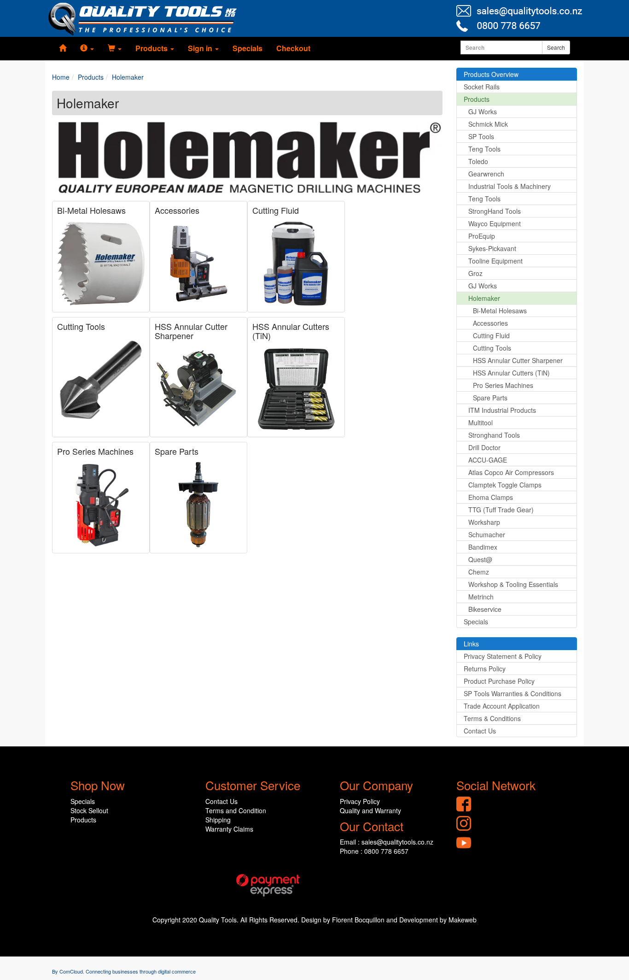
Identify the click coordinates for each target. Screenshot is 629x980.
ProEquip (481, 236)
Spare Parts (176, 451)
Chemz (478, 571)
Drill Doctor (484, 447)
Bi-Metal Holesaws (91, 210)
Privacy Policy (360, 801)
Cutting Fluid (275, 210)
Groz (475, 273)
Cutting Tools (81, 326)
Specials (247, 48)
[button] (87, 48)
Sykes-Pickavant (492, 248)
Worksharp (484, 522)
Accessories (177, 210)
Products (476, 99)
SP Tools (481, 136)
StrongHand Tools (494, 211)
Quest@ (480, 559)
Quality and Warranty (370, 810)
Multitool (480, 422)
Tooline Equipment (495, 260)
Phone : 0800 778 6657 (374, 851)
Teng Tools (484, 148)
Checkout (293, 48)
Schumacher (486, 534)
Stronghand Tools (494, 435)
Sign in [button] (201, 48)
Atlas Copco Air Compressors (511, 472)
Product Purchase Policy (499, 681)
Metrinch (481, 596)
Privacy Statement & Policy (503, 656)
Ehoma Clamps (490, 497)
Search (556, 47)
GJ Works (482, 111)
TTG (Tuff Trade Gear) (501, 509)
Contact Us (480, 730)
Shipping (218, 819)
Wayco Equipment (494, 223)
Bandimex (482, 547)
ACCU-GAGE (487, 459)
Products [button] (152, 48)
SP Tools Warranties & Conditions (512, 693)
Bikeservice (484, 609)
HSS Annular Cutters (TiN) (290, 330)
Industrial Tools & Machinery (509, 186)
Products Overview (491, 74)
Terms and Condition (235, 810)
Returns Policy (485, 668)
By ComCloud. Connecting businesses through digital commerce (124, 971)
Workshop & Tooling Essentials (513, 584)
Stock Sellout (89, 810)
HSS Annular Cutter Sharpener (191, 330)
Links (471, 643)
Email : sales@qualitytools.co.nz (386, 841)
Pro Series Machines (95, 451)
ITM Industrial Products (502, 410)
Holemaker (484, 298)
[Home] (62, 48)
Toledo (478, 161)
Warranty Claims (229, 828)
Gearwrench (486, 173)
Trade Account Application (502, 705)
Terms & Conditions (492, 718)
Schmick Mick (488, 124)
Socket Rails (482, 86)
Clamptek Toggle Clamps (505, 484)
